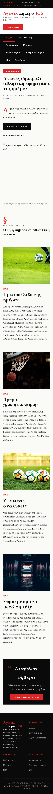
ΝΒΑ (8, 60)
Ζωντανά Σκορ (25, 37)
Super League (13, 52)
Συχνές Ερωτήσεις (37, 738)
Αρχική (9, 37)
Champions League (34, 52)
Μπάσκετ (27, 45)
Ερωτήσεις (20, 60)
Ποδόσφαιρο (12, 45)
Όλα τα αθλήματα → (13, 135)
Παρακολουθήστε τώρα (26, 697)
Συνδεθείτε (13, 27)
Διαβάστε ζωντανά (17, 126)
